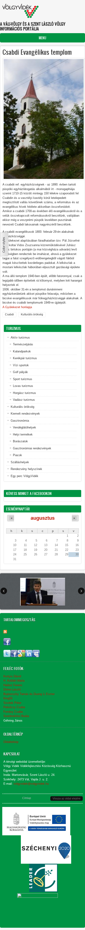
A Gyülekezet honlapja (17, 307)
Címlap (26, 798)
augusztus (43, 518)
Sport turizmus (22, 379)
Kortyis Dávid (12, 676)
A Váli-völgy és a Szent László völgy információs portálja (33, 26)
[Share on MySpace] (36, 656)
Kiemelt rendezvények (25, 413)
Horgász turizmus (24, 393)
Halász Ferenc (12, 685)
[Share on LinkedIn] (28, 656)
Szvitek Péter (12, 703)
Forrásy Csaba (13, 711)
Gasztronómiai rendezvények (32, 448)
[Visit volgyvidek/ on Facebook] (7, 644)
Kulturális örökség (32, 314)
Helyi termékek (23, 434)
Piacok (17, 455)
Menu (42, 37)
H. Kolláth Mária (13, 680)
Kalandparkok (22, 351)
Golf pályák (20, 372)
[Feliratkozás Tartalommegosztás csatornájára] (5, 631)
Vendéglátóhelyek (24, 427)
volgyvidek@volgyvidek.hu (31, 783)
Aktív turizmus (20, 337)
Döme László (12, 689)
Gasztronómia (20, 420)
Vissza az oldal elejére (66, 798)
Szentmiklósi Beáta (16, 716)
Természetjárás (23, 344)
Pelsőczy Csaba (14, 707)
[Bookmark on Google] (21, 656)
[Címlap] (20, 11)
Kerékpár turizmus (25, 358)
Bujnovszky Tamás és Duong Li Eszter (29, 694)
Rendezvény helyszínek (26, 469)
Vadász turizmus (24, 399)
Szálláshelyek (20, 462)
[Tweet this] (7, 656)
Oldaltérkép (10, 742)
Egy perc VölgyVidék (24, 476)
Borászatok (20, 441)
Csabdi (9, 314)
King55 (7, 698)
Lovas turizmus (23, 386)
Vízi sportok (21, 365)
